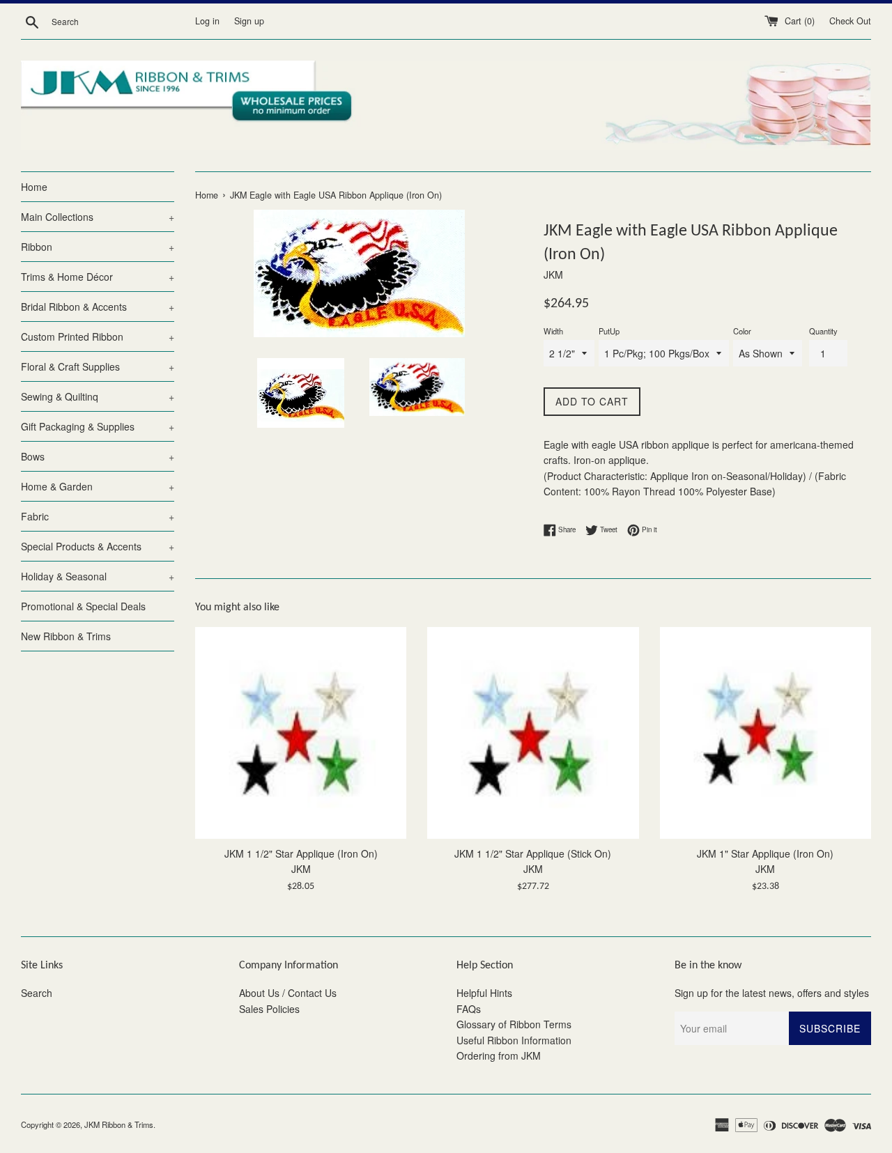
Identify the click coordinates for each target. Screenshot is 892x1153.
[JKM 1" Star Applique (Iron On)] (765, 732)
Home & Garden (97, 486)
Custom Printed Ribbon (97, 336)
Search (36, 993)
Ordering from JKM (498, 1055)
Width (553, 330)
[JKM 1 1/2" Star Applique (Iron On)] (300, 732)
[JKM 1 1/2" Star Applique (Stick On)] (532, 732)
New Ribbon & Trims (66, 636)
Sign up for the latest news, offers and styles (772, 993)
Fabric (97, 516)
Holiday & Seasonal (97, 576)
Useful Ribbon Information (513, 1040)
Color (742, 330)
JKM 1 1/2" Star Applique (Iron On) (301, 853)
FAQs (468, 1009)
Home (34, 187)
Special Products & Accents (97, 546)
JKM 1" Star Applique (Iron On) (765, 853)
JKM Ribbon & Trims (118, 1124)
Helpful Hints (484, 993)
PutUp (609, 330)
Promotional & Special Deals (83, 606)
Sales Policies (269, 1009)
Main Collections (97, 217)
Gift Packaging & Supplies (97, 426)
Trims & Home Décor (97, 277)
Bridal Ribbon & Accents (97, 307)
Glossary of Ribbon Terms (513, 1024)
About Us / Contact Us (288, 993)
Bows (97, 456)
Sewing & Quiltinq (97, 396)
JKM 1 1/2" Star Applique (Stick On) (532, 853)
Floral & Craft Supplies (97, 366)
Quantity (823, 330)
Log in (207, 21)
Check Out (850, 21)
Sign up (249, 21)
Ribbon (97, 247)
